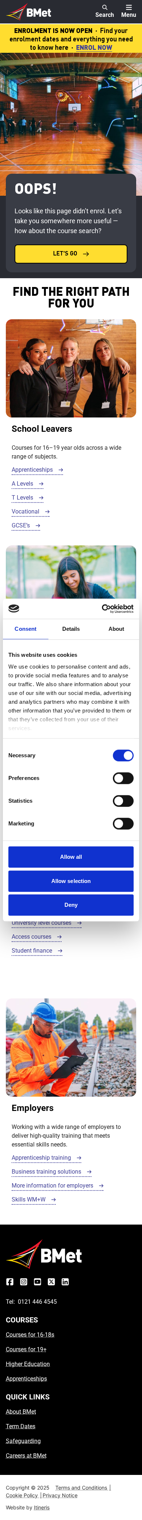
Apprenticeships (26, 1378)
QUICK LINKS (28, 1396)
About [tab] (117, 629)
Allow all (71, 857)
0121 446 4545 (37, 1301)
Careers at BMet (26, 1455)
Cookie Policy (24, 1495)
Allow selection (71, 881)
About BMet (21, 1411)
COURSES (22, 1319)
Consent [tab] (25, 629)
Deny (71, 905)
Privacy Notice (60, 1495)
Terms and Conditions (83, 1487)
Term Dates (20, 1426)
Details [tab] (71, 629)
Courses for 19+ (26, 1349)
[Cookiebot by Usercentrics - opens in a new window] (102, 609)
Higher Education (28, 1364)
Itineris (42, 1507)
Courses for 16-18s (30, 1334)
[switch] (123, 778)
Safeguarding (23, 1441)
